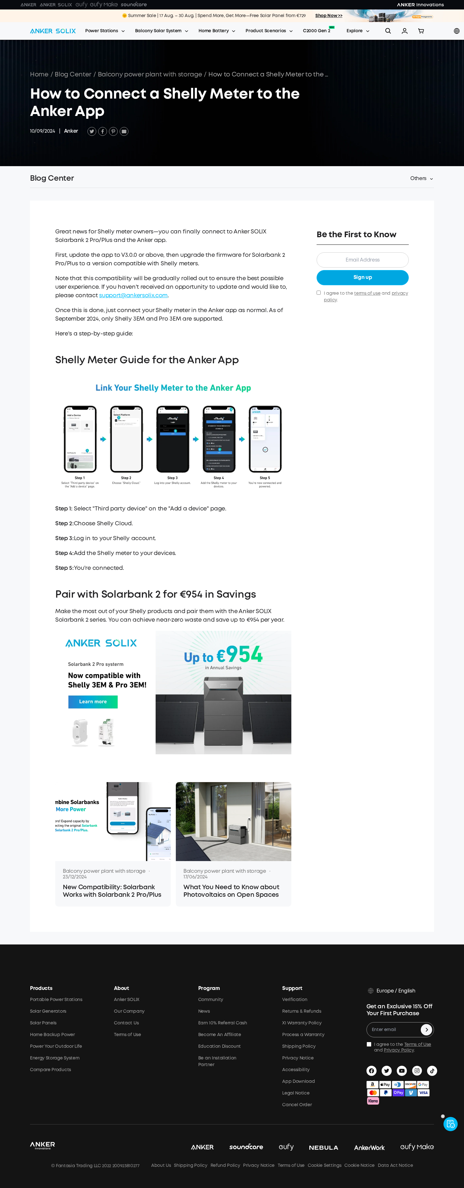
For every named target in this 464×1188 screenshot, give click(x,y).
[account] (404, 31)
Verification (294, 1000)
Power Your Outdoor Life (56, 1046)
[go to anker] (194, 1147)
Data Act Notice (395, 1165)
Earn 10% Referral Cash (222, 1023)
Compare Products (50, 1070)
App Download (298, 1081)
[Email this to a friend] (124, 131)
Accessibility (296, 1070)
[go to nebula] (316, 1147)
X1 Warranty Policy (301, 1023)
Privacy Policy (399, 1050)
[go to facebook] (371, 1071)
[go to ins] (417, 1071)
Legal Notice (295, 1093)
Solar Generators (48, 1011)
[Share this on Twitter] (91, 131)
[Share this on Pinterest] (113, 131)
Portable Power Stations (56, 1000)
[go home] (53, 31)
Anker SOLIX (126, 1000)
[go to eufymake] (409, 1147)
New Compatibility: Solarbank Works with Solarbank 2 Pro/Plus (112, 891)
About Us (161, 1165)
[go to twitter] (387, 1071)
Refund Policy (225, 1165)
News (204, 1011)
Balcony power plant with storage (150, 75)
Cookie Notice (359, 1165)
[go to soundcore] (238, 1147)
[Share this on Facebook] (102, 131)
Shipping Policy (298, 1046)
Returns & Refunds (301, 1011)
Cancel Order (297, 1105)
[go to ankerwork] (361, 1147)
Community (210, 1000)
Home (39, 75)
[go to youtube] (402, 1071)
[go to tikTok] (432, 1071)
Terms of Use (127, 1035)
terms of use (367, 293)
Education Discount (219, 1046)
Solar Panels (43, 1023)
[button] (404, 31)
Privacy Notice (298, 1058)
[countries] (457, 31)
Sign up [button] (363, 277)
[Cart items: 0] (421, 31)
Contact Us (126, 1023)
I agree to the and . (366, 297)
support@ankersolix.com (133, 295)
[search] (388, 31)
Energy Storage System (54, 1058)
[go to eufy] (278, 1147)
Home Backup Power (52, 1035)
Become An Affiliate (219, 1035)
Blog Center (73, 75)
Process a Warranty (303, 1035)
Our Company (129, 1011)
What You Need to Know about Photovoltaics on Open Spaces (231, 891)
